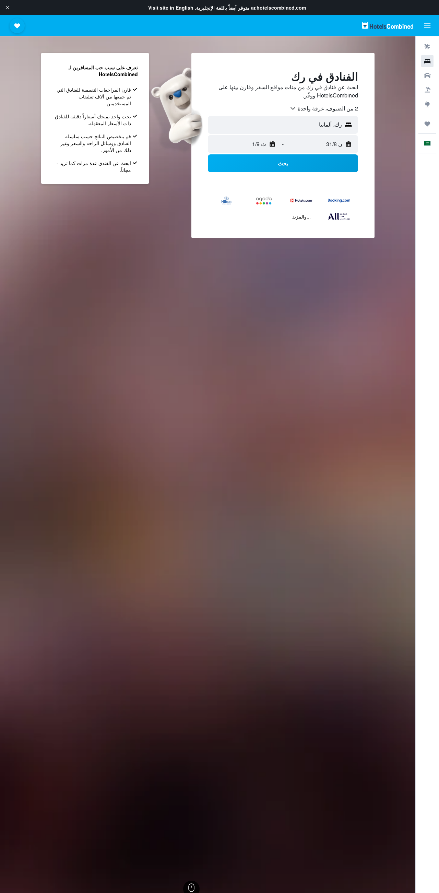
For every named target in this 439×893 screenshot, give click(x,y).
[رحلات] (427, 124)
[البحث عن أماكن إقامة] (427, 61)
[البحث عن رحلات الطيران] (427, 47)
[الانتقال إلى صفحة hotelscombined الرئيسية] (387, 25)
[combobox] (323, 108)
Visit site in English (170, 7)
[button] (7, 7)
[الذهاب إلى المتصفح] (427, 104)
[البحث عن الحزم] (427, 90)
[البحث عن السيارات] (427, 75)
